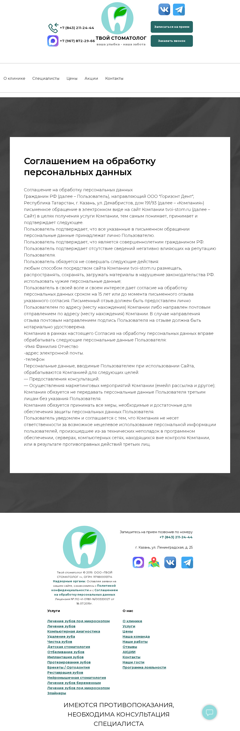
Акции (91, 78)
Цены (72, 78)
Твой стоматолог (121, 38)
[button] (172, 27)
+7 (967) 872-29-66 (77, 41)
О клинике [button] (14, 78)
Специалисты (46, 78)
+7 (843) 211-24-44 (77, 27)
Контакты (114, 78)
